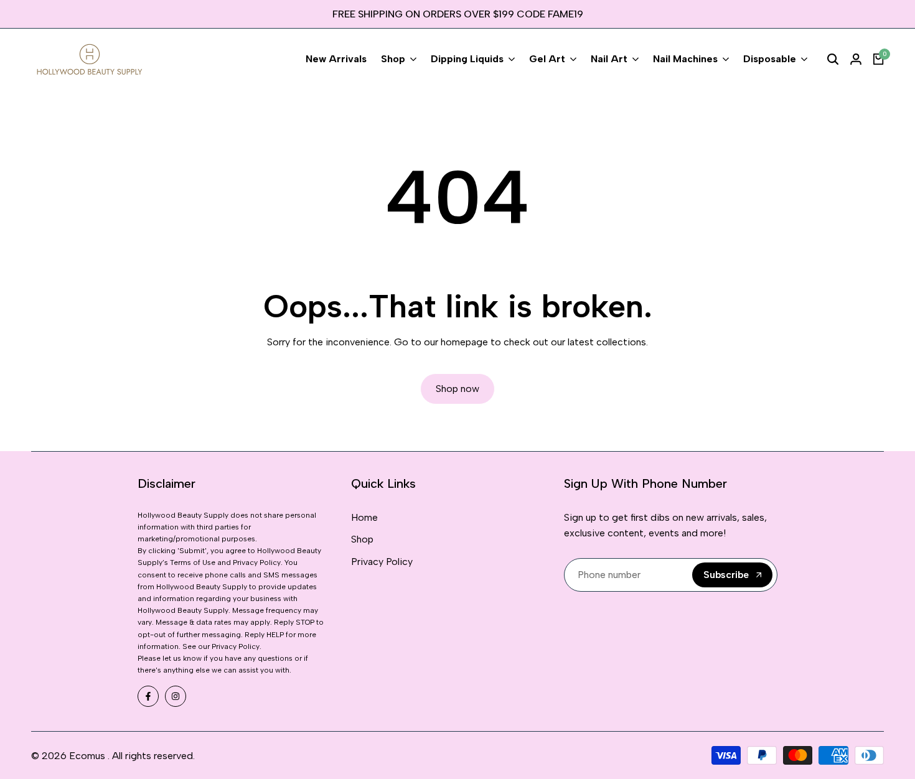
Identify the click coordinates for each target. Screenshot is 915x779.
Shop (362, 539)
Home (364, 517)
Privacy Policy (382, 561)
